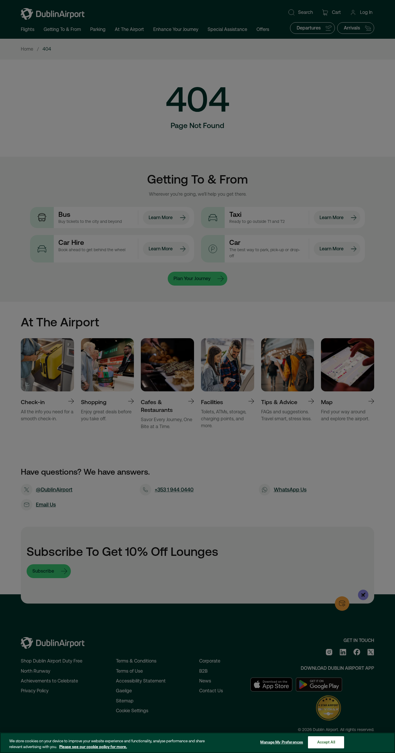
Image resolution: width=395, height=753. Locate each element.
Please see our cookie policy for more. (93, 747)
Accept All (326, 742)
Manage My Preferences (281, 742)
